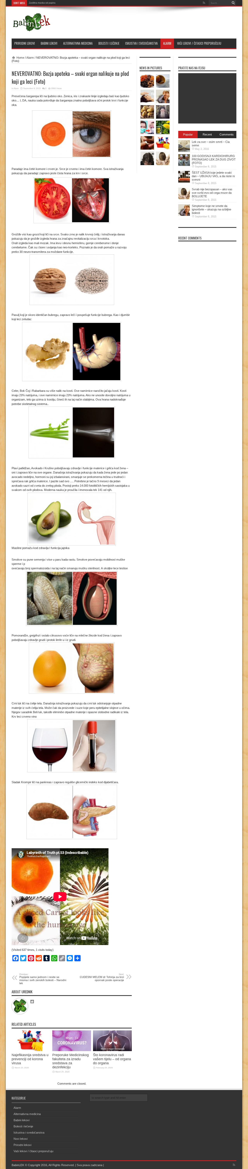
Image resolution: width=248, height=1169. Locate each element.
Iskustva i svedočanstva (141, 43)
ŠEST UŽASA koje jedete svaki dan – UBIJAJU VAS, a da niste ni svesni (213, 176)
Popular (188, 134)
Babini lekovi (49, 43)
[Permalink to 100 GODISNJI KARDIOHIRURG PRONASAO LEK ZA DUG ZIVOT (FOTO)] (184, 164)
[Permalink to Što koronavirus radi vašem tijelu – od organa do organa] (112, 1050)
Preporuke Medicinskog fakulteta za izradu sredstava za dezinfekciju (70, 1061)
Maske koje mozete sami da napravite (49, 3)
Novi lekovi (21, 1138)
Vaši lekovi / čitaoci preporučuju (199, 43)
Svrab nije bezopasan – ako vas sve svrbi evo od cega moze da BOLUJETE (212, 193)
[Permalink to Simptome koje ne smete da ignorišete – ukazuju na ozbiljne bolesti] (184, 214)
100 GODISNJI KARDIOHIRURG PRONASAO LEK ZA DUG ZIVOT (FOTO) (214, 159)
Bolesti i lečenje (108, 43)
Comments (227, 134)
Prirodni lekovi (24, 43)
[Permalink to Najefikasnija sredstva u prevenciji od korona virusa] (31, 1050)
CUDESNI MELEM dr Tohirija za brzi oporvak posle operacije (102, 977)
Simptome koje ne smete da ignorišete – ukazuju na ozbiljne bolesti (211, 209)
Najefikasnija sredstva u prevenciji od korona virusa (30, 1059)
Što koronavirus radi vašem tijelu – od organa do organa (112, 1059)
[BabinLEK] (31, 28)
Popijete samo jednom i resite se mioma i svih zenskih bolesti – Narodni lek (42, 979)
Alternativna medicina (78, 43)
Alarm (167, 43)
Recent (207, 134)
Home (20, 57)
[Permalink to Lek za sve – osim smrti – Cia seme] (184, 150)
